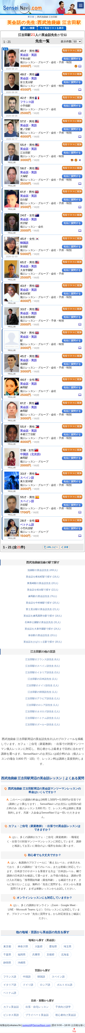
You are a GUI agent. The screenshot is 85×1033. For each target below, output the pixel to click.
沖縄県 (22, 962)
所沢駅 (24, 223)
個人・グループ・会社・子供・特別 (46, 62)
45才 (23, 50)
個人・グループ (34, 461)
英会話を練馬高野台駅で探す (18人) (43, 615)
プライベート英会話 (37, 1014)
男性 (32, 50)
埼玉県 (67, 946)
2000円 (25, 230)
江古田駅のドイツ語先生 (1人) (42, 685)
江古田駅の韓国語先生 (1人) (42, 692)
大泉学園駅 (26, 270)
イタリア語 (9, 984)
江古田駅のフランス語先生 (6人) (42, 659)
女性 (32, 215)
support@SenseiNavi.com (36, 1025)
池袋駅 (24, 363)
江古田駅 (25, 152)
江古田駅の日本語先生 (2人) (42, 679)
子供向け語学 (63, 1006)
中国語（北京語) (30, 454)
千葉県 (7, 954)
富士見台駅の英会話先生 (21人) (42, 609)
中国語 (27, 976)
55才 (23, 144)
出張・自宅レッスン (37, 1006)
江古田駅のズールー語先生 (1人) (42, 724)
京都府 (50, 954)
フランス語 (27, 101)
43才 (23, 285)
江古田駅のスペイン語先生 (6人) (42, 666)
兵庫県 (36, 954)
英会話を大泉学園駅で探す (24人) (42, 628)
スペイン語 (27, 477)
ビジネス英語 (11, 1014)
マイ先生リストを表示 (52, 28)
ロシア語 (45, 984)
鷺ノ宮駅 (25, 129)
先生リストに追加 (72, 50)
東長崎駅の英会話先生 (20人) (42, 583)
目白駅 (24, 199)
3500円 (25, 207)
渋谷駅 (24, 504)
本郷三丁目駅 (28, 434)
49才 (23, 74)
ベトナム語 (27, 524)
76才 (23, 332)
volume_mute (79, 160)
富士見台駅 (26, 82)
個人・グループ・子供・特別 (42, 320)
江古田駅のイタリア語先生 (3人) (42, 672)
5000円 (25, 254)
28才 (23, 520)
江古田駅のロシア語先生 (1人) (42, 705)
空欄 (23, 450)
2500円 (25, 113)
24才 (23, 215)
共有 (64, 547)
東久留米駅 (26, 481)
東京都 (31, 17)
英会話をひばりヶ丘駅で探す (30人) (43, 641)
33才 (23, 309)
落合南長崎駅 (28, 317)
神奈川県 (23, 946)
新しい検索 (29, 28)
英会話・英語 (28, 54)
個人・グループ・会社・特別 (42, 85)
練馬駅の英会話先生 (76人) (42, 596)
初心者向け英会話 (65, 1014)
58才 (23, 168)
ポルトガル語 (64, 984)
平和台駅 (25, 58)
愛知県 (53, 946)
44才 (23, 379)
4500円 (25, 89)
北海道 (65, 954)
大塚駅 (24, 176)
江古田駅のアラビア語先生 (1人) (42, 698)
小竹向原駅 (26, 528)
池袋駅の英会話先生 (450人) (42, 570)
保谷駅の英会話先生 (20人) (42, 635)
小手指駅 (25, 105)
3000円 (25, 66)
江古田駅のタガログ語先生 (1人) (42, 711)
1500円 (25, 536)
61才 (23, 191)
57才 (23, 121)
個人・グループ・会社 (38, 109)
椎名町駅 (25, 293)
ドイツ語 (28, 984)
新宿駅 (24, 246)
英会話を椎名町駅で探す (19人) (42, 576)
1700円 (25, 512)
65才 (23, 262)
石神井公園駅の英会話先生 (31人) (42, 622)
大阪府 (38, 946)
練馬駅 (24, 387)
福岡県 (22, 954)
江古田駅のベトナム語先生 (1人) (42, 718)
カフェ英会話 (11, 1006)
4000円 (25, 136)
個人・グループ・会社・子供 (42, 273)
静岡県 (7, 962)
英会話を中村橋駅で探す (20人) (42, 602)
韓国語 (24, 242)
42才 (23, 97)
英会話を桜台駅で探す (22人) (42, 589)
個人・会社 (31, 226)
